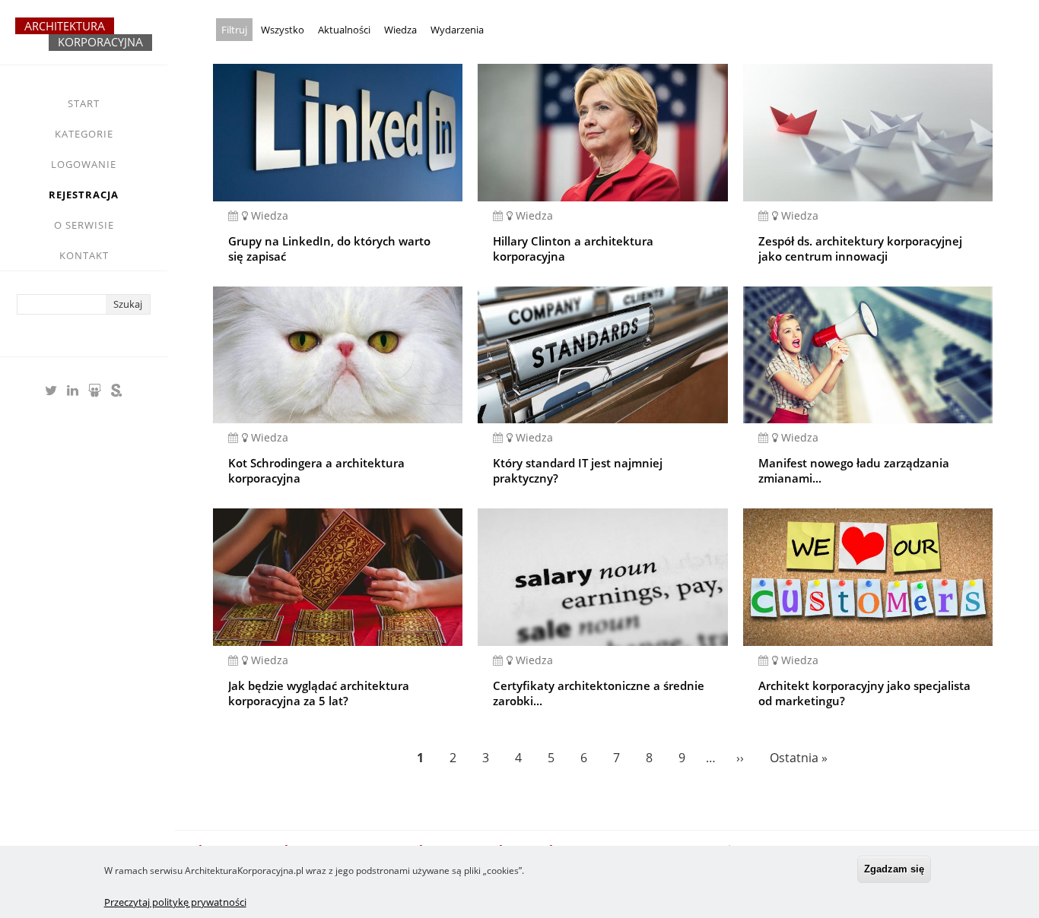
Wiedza (400, 29)
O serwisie (84, 225)
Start (84, 103)
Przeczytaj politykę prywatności (175, 902)
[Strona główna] (83, 41)
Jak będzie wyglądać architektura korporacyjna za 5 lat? (318, 693)
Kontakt (84, 255)
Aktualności (344, 29)
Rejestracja (84, 194)
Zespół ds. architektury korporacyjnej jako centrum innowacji (860, 248)
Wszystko (282, 29)
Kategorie (84, 134)
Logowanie (83, 164)
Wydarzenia (457, 29)
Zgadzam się (894, 869)
